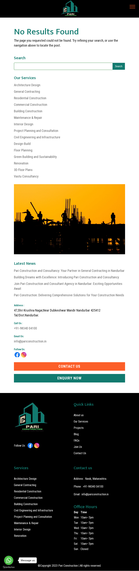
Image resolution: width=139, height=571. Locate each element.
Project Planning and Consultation (36, 131)
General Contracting (27, 91)
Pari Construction (68, 565)
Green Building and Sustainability (35, 157)
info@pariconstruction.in (30, 341)
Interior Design (23, 124)
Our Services (81, 421)
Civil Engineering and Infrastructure (37, 137)
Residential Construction (30, 98)
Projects (79, 428)
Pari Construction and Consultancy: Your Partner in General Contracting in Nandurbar (69, 271)
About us (79, 415)
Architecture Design (27, 85)
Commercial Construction (30, 104)
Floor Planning (23, 150)
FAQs (76, 440)
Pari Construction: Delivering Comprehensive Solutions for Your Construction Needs (69, 295)
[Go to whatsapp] (8, 560)
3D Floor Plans (23, 170)
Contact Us (69, 366)
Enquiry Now (69, 378)
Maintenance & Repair (28, 118)
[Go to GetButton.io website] (8, 567)
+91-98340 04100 (25, 328)
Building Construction (28, 111)
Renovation (21, 163)
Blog (76, 434)
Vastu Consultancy (26, 176)
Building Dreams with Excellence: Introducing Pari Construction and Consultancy (66, 277)
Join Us (78, 447)
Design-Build (22, 144)
